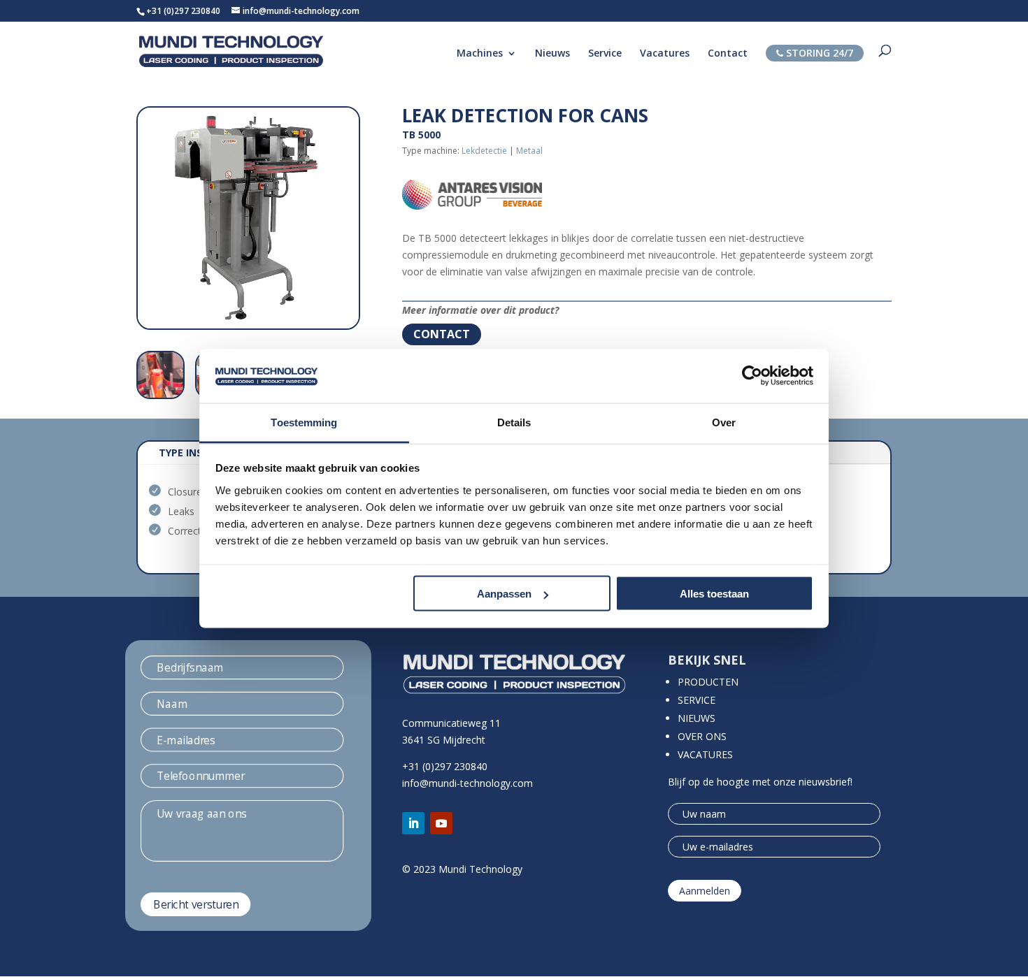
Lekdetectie (484, 151)
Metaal (529, 151)
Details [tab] (514, 422)
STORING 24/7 (818, 52)
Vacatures (665, 53)
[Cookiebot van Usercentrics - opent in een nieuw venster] (752, 376)
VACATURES (705, 754)
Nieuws (552, 53)
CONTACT (441, 334)
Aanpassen (504, 594)
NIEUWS (696, 718)
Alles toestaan (714, 594)
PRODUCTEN (708, 681)
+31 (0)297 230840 (183, 11)
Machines (480, 53)
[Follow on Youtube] (441, 823)
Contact (728, 53)
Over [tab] (724, 422)
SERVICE (696, 700)
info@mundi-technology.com (467, 783)
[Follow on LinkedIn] (413, 823)
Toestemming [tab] (304, 422)
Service (605, 53)
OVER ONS (702, 736)
